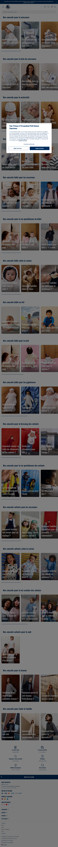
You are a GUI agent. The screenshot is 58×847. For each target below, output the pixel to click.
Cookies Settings (29, 144)
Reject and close (18, 148)
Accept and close (39, 148)
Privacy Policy (23, 140)
